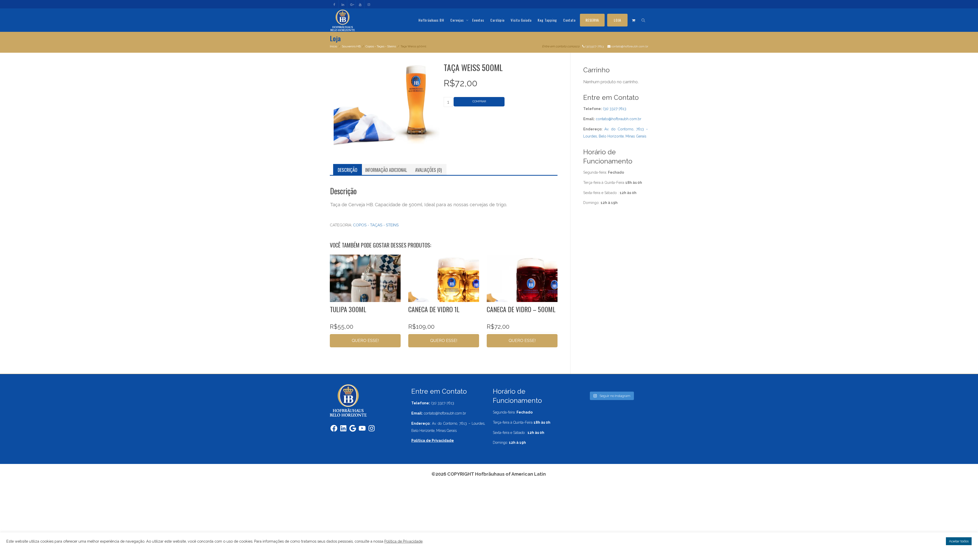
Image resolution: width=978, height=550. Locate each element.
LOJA (617, 20)
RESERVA (592, 20)
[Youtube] (360, 4)
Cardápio (497, 20)
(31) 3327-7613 (614, 109)
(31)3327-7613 (595, 46)
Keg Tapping (547, 20)
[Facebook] (334, 4)
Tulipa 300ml (348, 309)
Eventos (478, 20)
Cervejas (457, 20)
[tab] (347, 170)
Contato (569, 20)
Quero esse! (365, 340)
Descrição (347, 170)
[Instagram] (369, 4)
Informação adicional (386, 170)
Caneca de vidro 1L (433, 309)
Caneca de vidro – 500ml (521, 309)
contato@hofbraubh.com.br (629, 46)
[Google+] (351, 4)
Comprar (479, 101)
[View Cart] (633, 20)
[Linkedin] (343, 4)
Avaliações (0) (428, 170)
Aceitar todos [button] (959, 541)
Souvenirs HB (351, 46)
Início (333, 46)
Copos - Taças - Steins (380, 46)
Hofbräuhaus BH (431, 20)
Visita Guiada (521, 20)
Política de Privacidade (403, 541)
